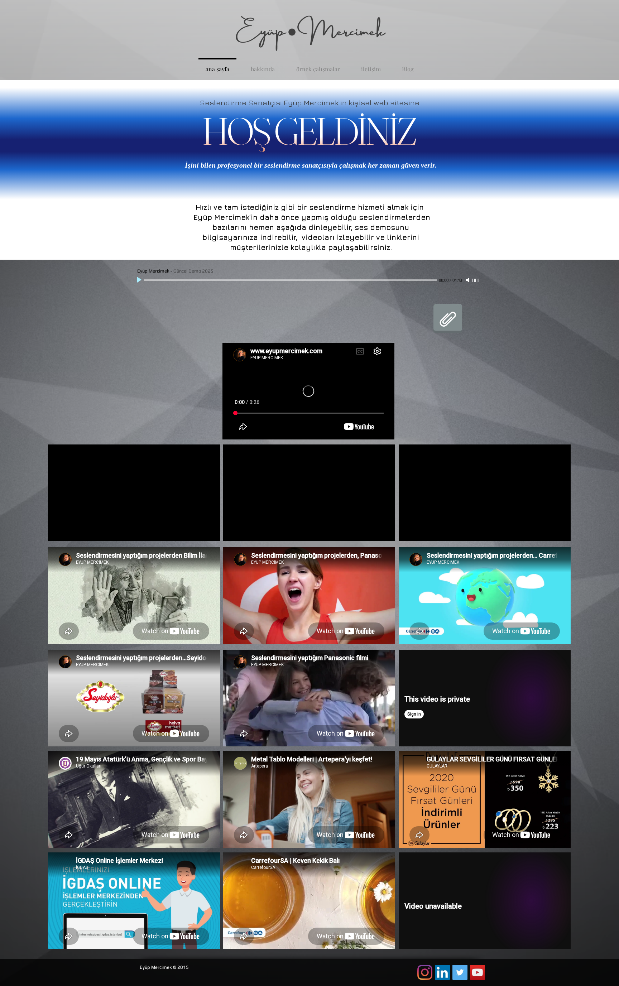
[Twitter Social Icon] (459, 972)
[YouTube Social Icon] (477, 972)
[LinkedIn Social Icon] (442, 972)
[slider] (476, 280)
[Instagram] (424, 972)
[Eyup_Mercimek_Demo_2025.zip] (448, 319)
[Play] (140, 280)
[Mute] (468, 280)
